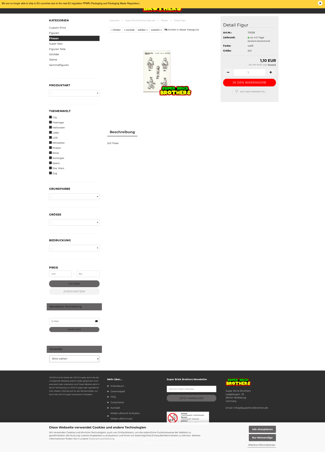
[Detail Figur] (162, 74)
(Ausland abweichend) (259, 41)
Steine (53, 59)
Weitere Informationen (261, 444)
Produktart (59, 85)
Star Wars (58, 168)
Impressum (117, 385)
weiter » (143, 29)
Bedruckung (60, 240)
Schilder (54, 54)
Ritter (55, 153)
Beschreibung (122, 132)
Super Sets (55, 43)
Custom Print (57, 27)
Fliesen (54, 38)
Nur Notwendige (262, 437)
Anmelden (74, 329)
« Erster (116, 29)
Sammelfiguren (59, 65)
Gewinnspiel (118, 391)
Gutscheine (117, 402)
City (54, 117)
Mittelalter (58, 142)
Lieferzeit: (229, 37)
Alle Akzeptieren (262, 429)
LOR (55, 137)
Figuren (54, 33)
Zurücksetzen (74, 291)
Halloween (58, 127)
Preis (53, 267)
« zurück (129, 29)
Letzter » (156, 29)
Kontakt (115, 407)
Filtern (74, 283)
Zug (54, 173)
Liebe (55, 132)
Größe (55, 214)
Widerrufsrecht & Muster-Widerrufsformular (125, 416)
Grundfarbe (59, 188)
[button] (228, 72)
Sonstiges (58, 158)
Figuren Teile (57, 49)
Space (56, 163)
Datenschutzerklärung (101, 438)
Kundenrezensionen (158, 132)
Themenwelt (60, 111)
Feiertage (58, 122)
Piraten (56, 147)
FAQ (113, 396)
